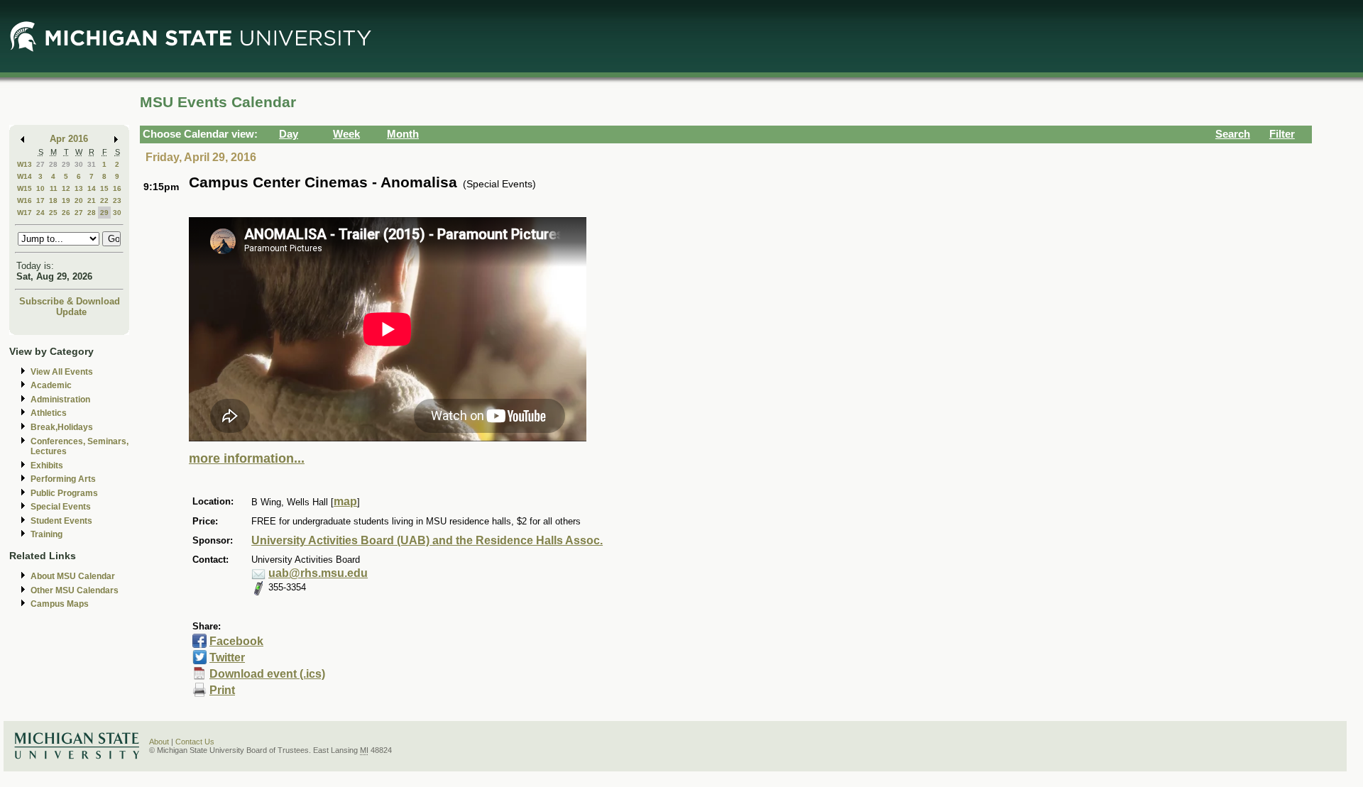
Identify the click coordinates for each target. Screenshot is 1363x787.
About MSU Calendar (73, 576)
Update (71, 312)
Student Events (61, 521)
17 (40, 200)
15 (104, 188)
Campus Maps (60, 604)
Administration (60, 399)
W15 (24, 188)
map (345, 501)
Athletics (49, 413)
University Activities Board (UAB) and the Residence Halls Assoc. (427, 540)
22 (104, 200)
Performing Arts (63, 479)
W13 (24, 164)
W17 (24, 212)
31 (91, 164)
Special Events (61, 507)
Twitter (227, 657)
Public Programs (64, 493)
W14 (24, 176)
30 (79, 164)
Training (46, 534)
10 (40, 188)
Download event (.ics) (267, 674)
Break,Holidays (62, 427)
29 (66, 164)
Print (222, 690)
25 (53, 212)
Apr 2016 (69, 138)
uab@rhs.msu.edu (318, 573)
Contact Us (194, 741)
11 (54, 188)
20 (79, 200)
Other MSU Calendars (75, 590)
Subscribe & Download (69, 301)
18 (53, 200)
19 (66, 200)
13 (79, 188)
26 (66, 212)
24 (40, 212)
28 (53, 164)
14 (91, 188)
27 (40, 164)
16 (117, 188)
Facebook (236, 641)
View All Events (62, 372)
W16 (24, 200)
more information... (247, 458)
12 (66, 188)
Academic (51, 385)
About (159, 741)
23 (117, 200)
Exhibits (47, 465)
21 (91, 200)
